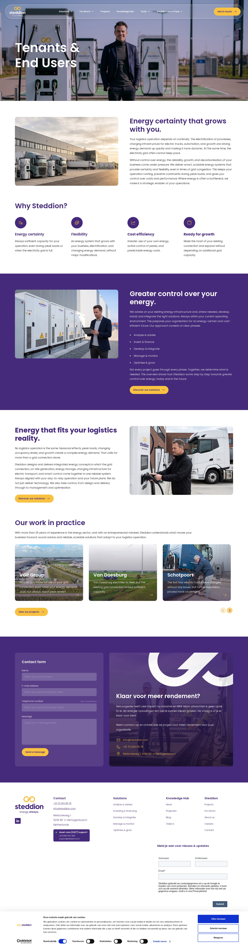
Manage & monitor (123, 823)
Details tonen (159, 941)
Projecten (171, 811)
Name (25, 670)
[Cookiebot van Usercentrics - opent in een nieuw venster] (24, 941)
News (169, 804)
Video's (170, 823)
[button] (66, 11)
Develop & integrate (124, 817)
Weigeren (218, 937)
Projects (105, 11)
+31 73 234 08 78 (62, 803)
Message (27, 716)
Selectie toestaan (218, 928)
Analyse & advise (122, 804)
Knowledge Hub (125, 11)
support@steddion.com (69, 839)
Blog (168, 817)
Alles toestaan (218, 919)
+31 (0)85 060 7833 (67, 836)
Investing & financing (125, 811)
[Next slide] (229, 610)
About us (210, 817)
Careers (209, 823)
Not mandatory (89, 701)
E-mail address (30, 685)
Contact (209, 830)
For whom (210, 811)
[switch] (90, 941)
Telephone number (32, 701)
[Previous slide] (223, 610)
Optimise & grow (122, 830)
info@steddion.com (64, 808)
